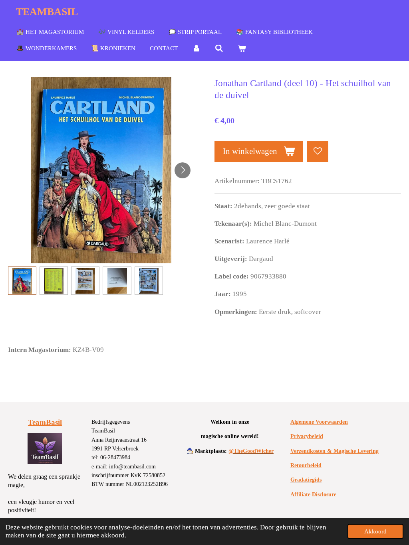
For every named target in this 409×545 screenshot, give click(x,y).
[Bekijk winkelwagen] (241, 48)
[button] (22, 281)
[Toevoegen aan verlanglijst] (317, 151)
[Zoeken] (219, 48)
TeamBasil (45, 422)
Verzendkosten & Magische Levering (334, 451)
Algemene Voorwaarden (319, 422)
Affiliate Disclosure (313, 495)
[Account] (196, 48)
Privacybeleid (306, 436)
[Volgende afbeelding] (183, 170)
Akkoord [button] (375, 531)
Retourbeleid (306, 465)
